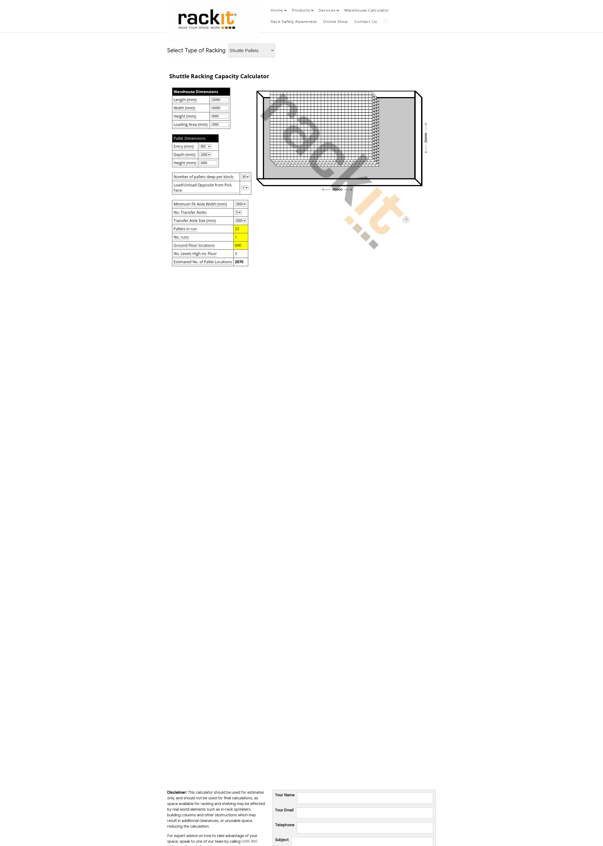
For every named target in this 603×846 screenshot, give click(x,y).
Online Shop (335, 21)
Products (301, 10)
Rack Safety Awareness (294, 21)
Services (327, 10)
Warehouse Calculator (366, 10)
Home (277, 10)
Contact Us (365, 21)
